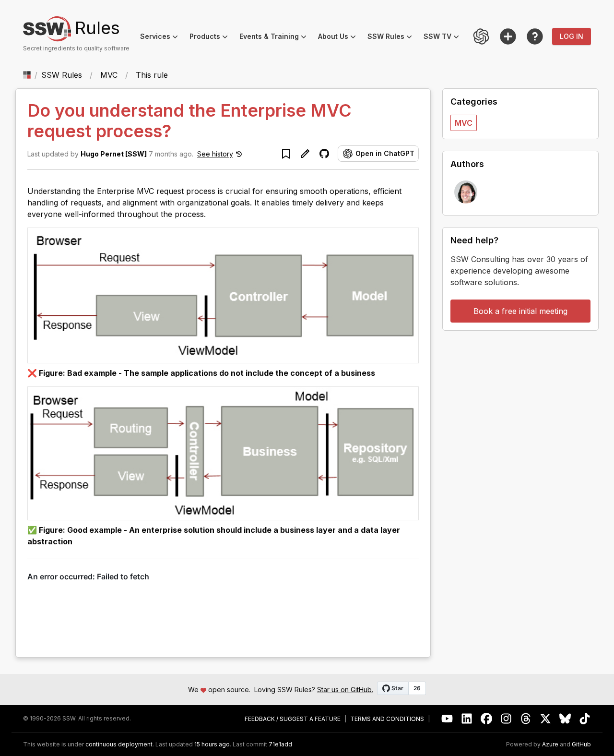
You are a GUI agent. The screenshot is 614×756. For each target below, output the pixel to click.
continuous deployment (119, 744)
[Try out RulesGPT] (481, 36)
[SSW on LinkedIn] (467, 719)
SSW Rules (392, 37)
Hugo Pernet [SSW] (114, 154)
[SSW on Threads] (526, 719)
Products (211, 37)
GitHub (581, 744)
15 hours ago (212, 744)
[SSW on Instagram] (506, 719)
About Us (340, 37)
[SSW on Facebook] (487, 719)
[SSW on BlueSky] (565, 719)
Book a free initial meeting (520, 311)
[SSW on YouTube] (447, 719)
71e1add (280, 744)
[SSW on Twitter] (546, 719)
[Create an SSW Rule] (508, 36)
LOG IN (571, 36)
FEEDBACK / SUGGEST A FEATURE (293, 719)
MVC (109, 75)
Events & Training (275, 37)
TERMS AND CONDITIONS (387, 719)
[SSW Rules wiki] (534, 36)
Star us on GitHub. (345, 689)
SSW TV (444, 37)
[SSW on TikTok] (585, 719)
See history (215, 154)
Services (162, 37)
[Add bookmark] (286, 153)
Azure (550, 744)
